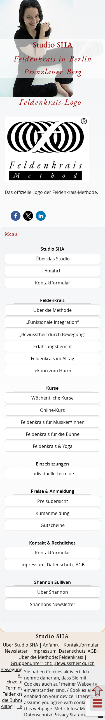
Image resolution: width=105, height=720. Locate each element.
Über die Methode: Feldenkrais (50, 657)
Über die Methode (52, 310)
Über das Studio (53, 259)
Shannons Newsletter (52, 604)
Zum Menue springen (97, 703)
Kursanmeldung (52, 513)
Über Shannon (52, 592)
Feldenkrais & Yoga (53, 446)
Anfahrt (52, 271)
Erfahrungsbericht (52, 346)
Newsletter (16, 651)
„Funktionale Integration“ (52, 322)
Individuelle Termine (52, 474)
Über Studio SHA (20, 645)
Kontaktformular (52, 283)
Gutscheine (53, 525)
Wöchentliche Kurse (52, 398)
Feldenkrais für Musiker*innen (53, 422)
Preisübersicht (52, 501)
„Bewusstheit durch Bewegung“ (52, 334)
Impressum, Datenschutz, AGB (52, 565)
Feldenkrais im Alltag (52, 358)
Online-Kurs (52, 410)
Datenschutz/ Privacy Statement (58, 715)
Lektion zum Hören (52, 370)
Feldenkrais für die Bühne (53, 434)
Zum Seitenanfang (97, 691)
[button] (15, 216)
